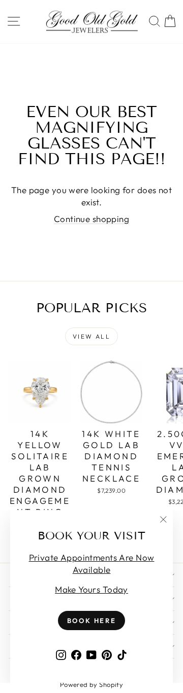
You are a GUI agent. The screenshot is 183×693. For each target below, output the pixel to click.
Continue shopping (91, 218)
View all (91, 336)
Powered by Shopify (92, 684)
